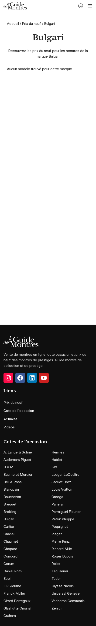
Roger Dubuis (62, 556)
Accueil (13, 23)
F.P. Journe (12, 586)
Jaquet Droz (61, 482)
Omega (57, 497)
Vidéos (9, 427)
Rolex (56, 563)
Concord (10, 556)
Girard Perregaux (17, 601)
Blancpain (11, 489)
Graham (9, 615)
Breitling (9, 511)
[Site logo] (15, 5)
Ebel (6, 578)
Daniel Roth (12, 571)
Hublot (56, 459)
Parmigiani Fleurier (66, 511)
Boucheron (12, 497)
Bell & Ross (12, 482)
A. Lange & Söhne (17, 452)
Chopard (10, 549)
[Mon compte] (81, 5)
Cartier (8, 526)
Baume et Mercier (17, 474)
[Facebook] (20, 378)
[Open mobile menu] (90, 5)
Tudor (56, 578)
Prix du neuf (31, 23)
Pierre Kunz (60, 541)
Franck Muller (14, 593)
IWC (54, 467)
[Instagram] (8, 378)
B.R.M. (8, 467)
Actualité (10, 419)
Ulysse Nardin (62, 586)
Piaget (56, 534)
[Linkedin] (32, 378)
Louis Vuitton (61, 489)
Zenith (56, 608)
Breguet (9, 504)
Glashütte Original (17, 608)
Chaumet (10, 541)
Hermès (57, 452)
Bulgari (8, 519)
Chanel (8, 534)
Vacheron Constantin (68, 601)
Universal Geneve (65, 593)
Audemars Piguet (17, 459)
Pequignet (59, 526)
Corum (8, 563)
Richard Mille (61, 549)
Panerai (57, 504)
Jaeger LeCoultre (65, 474)
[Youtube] (44, 378)
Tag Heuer (59, 571)
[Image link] (20, 341)
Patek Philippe (62, 519)
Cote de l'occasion (18, 410)
